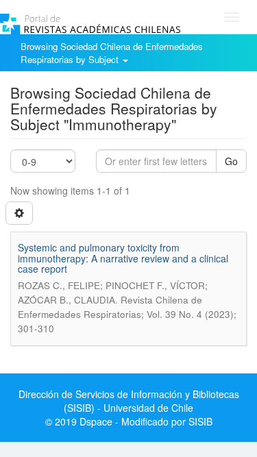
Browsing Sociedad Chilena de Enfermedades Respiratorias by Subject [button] (112, 53)
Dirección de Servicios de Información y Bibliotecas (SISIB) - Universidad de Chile (129, 401)
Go (231, 161)
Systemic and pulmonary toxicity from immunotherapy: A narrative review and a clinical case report (123, 257)
